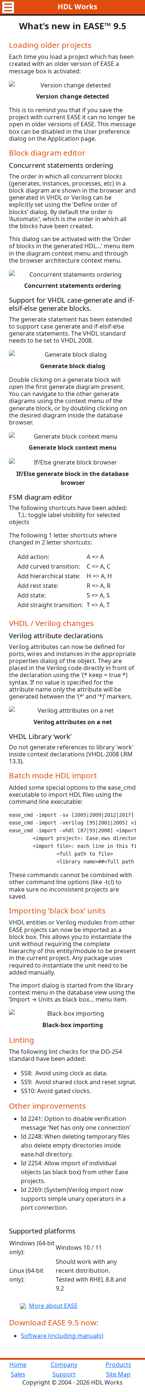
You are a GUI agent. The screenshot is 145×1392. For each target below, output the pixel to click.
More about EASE (53, 1306)
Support (63, 1374)
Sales (18, 1374)
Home (17, 1365)
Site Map (118, 1374)
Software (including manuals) (62, 1336)
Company (64, 1365)
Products (118, 1365)
